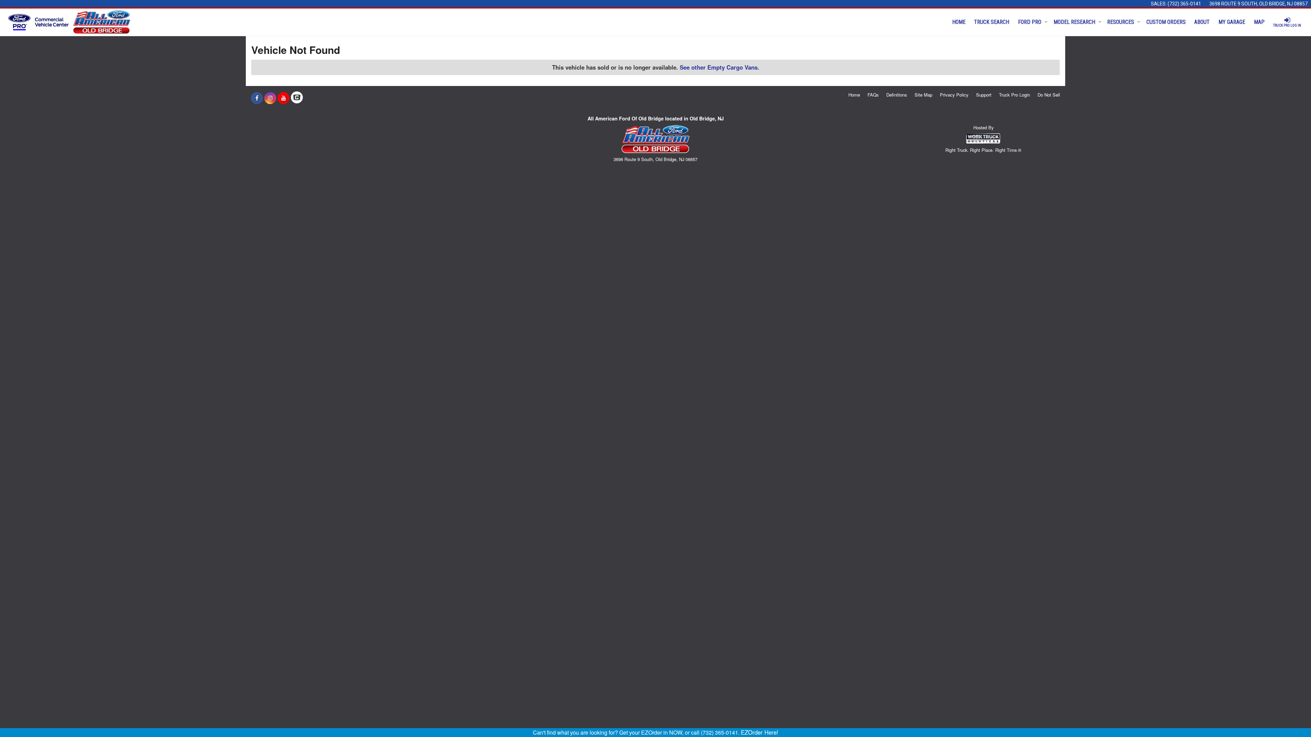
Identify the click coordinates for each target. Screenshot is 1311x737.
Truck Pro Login (1014, 94)
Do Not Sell (1049, 94)
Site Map (923, 94)
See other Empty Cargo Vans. (719, 67)
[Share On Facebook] (257, 98)
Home (958, 22)
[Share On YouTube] (284, 98)
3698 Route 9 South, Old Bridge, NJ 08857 (1258, 3)
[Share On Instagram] (270, 98)
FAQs (873, 94)
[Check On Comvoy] (297, 98)
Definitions (896, 94)
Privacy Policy (954, 94)
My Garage (1231, 22)
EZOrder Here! (759, 732)
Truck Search (991, 22)
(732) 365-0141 (1184, 3)
